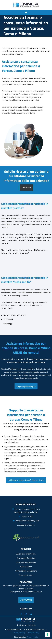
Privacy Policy (19, 632)
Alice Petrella (32, 637)
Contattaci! (26, 187)
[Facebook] (21, 614)
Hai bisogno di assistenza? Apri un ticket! (26, 480)
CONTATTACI (26, 600)
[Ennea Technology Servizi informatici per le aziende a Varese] (26, 5)
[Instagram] (26, 614)
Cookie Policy (33, 632)
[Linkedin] (31, 614)
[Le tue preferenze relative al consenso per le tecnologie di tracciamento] (47, 634)
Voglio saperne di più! (26, 386)
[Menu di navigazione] (26, 13)
